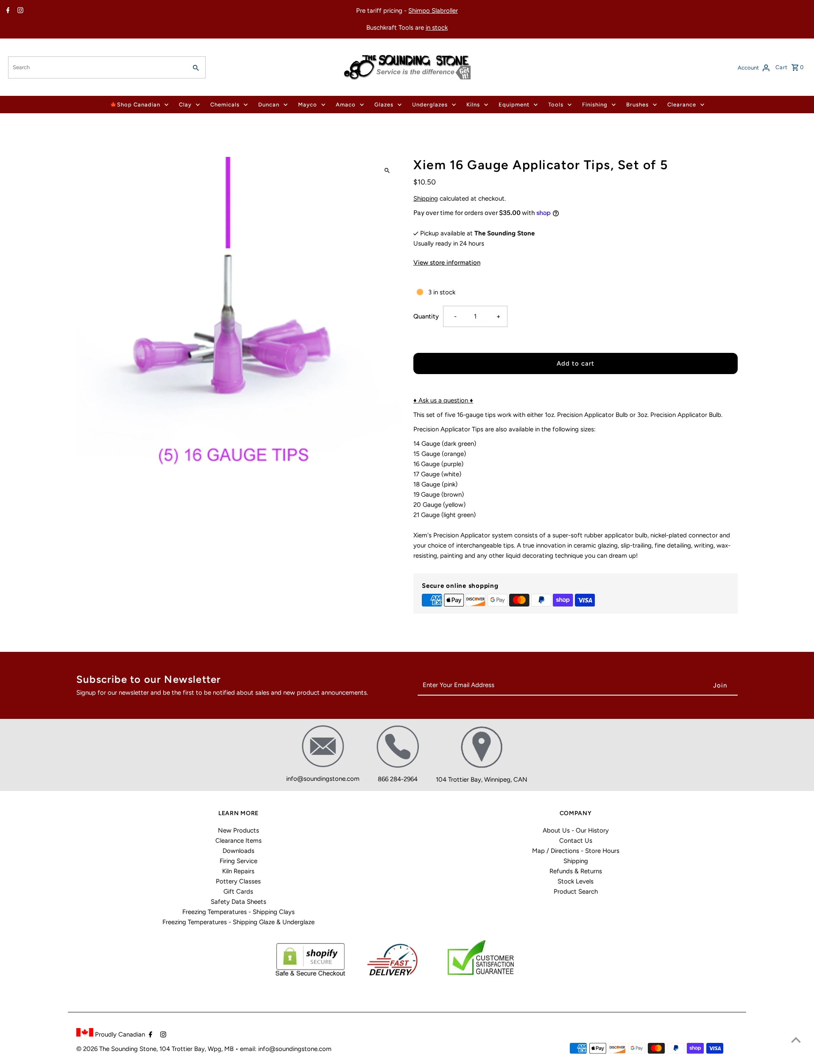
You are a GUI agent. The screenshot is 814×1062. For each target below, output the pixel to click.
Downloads (238, 851)
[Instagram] (19, 11)
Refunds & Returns (575, 871)
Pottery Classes (238, 881)
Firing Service (238, 861)
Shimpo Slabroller (433, 10)
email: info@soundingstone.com (286, 1049)
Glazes (383, 104)
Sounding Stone (133, 1049)
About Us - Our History (576, 830)
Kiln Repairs (238, 871)
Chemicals (225, 104)
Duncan (268, 104)
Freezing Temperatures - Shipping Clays (238, 912)
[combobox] (96, 67)
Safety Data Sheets (238, 901)
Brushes (637, 104)
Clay (185, 104)
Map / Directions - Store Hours (575, 851)
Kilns (473, 104)
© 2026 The (93, 1049)
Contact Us (575, 840)
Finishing (595, 104)
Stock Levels (576, 881)
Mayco (307, 104)
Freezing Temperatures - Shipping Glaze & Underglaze (238, 922)
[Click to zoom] (386, 170)
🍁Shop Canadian (135, 104)
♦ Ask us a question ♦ (443, 400)
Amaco (346, 104)
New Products (238, 830)
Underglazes (430, 104)
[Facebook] (7, 11)
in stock (437, 27)
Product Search (576, 891)
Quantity (426, 316)
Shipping (425, 198)
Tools (555, 104)
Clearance (681, 104)
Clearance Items (238, 840)
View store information (446, 262)
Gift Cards (238, 891)
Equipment (514, 104)
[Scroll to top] (796, 1039)
